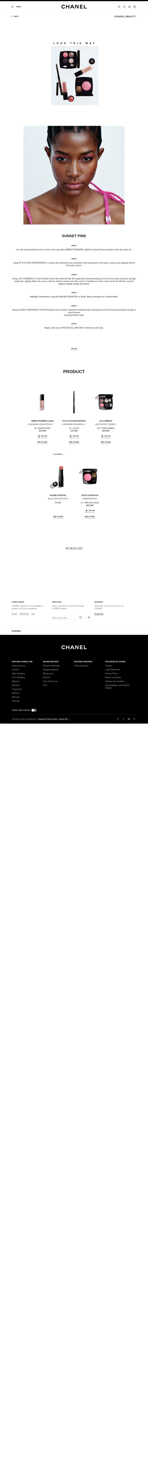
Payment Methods (51, 665)
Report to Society (113, 677)
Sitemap (15, 701)
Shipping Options (51, 669)
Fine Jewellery (18, 677)
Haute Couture (18, 665)
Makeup (15, 693)
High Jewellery (18, 673)
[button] (42, 442)
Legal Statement (112, 669)
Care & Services (50, 681)
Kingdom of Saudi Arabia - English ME (53, 719)
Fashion (15, 669)
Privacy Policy (111, 673)
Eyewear (16, 685)
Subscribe (98, 614)
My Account (48, 673)
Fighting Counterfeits (114, 681)
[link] (42, 436)
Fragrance (16, 689)
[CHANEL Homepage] (16, 631)
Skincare (16, 697)
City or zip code (59, 618)
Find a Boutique (81, 665)
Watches (16, 681)
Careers (108, 665)
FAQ (45, 685)
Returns (46, 677)
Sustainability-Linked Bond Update (117, 686)
